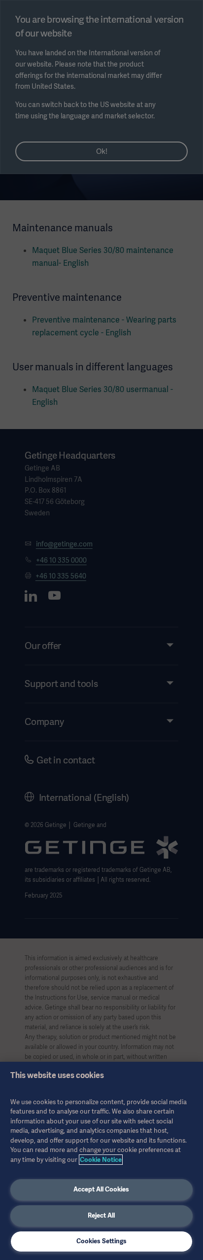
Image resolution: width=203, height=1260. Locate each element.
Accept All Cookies (101, 1189)
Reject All (101, 1215)
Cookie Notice (101, 1159)
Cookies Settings (101, 1241)
